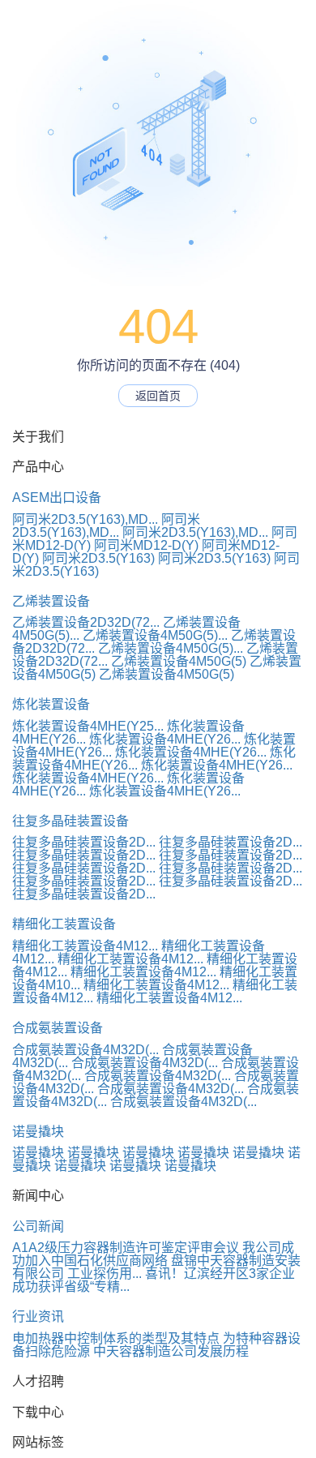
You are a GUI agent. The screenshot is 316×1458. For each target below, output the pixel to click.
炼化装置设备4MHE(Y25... (88, 726)
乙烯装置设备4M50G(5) (178, 661)
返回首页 (158, 395)
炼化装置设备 (51, 704)
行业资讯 (38, 1316)
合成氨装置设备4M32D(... (85, 1050)
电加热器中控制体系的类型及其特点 (116, 1338)
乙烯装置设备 (51, 601)
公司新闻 (38, 1226)
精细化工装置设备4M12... (85, 946)
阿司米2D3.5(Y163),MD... (85, 519)
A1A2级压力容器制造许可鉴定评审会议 (125, 1247)
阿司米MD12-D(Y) (146, 545)
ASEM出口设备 (56, 497)
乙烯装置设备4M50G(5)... (155, 635)
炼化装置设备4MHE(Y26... (165, 739)
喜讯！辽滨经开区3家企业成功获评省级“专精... (153, 1280)
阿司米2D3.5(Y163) (98, 558)
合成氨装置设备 (57, 1028)
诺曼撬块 (38, 1132)
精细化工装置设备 (64, 924)
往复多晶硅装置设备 (70, 821)
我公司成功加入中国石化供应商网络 (153, 1254)
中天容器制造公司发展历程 (171, 1351)
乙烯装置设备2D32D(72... (86, 622)
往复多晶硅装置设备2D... (84, 842)
